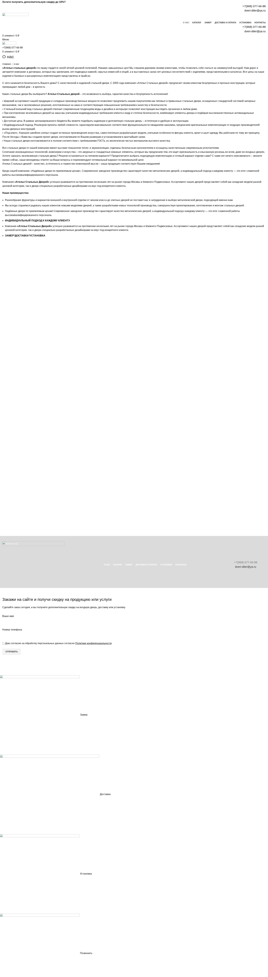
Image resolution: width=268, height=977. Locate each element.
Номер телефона (12, 629)
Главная (6, 64)
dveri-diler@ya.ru (245, 566)
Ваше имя (8, 616)
